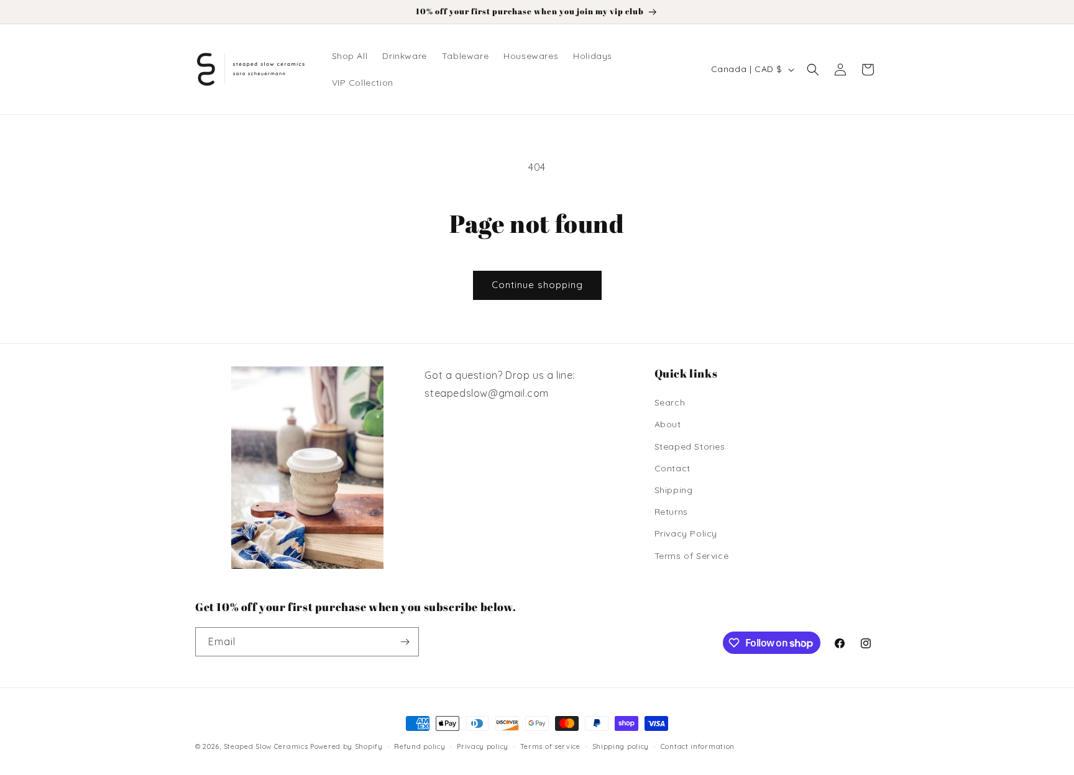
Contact (672, 468)
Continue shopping (537, 285)
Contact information (698, 746)
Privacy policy (482, 746)
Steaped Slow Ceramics (266, 746)
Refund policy (419, 746)
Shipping (673, 490)
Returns (671, 511)
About (667, 424)
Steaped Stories (689, 446)
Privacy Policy (685, 533)
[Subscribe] (404, 641)
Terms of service (550, 746)
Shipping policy (620, 746)
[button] (813, 69)
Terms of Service (691, 555)
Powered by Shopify (346, 746)
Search (670, 402)
